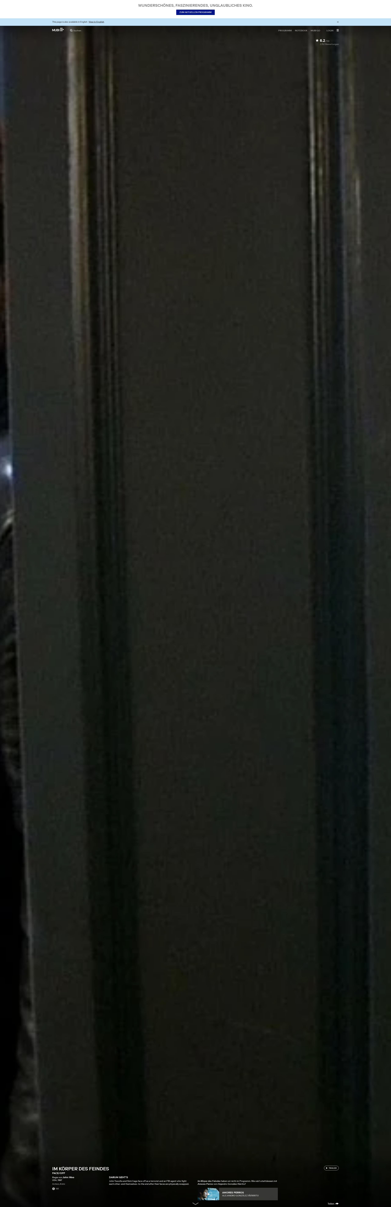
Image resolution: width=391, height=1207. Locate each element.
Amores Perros (233, 1192)
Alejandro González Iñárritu (240, 1195)
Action (55, 1184)
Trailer (333, 1168)
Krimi (62, 1184)
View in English (96, 21)
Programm (285, 30)
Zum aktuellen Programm (195, 12)
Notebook (301, 30)
